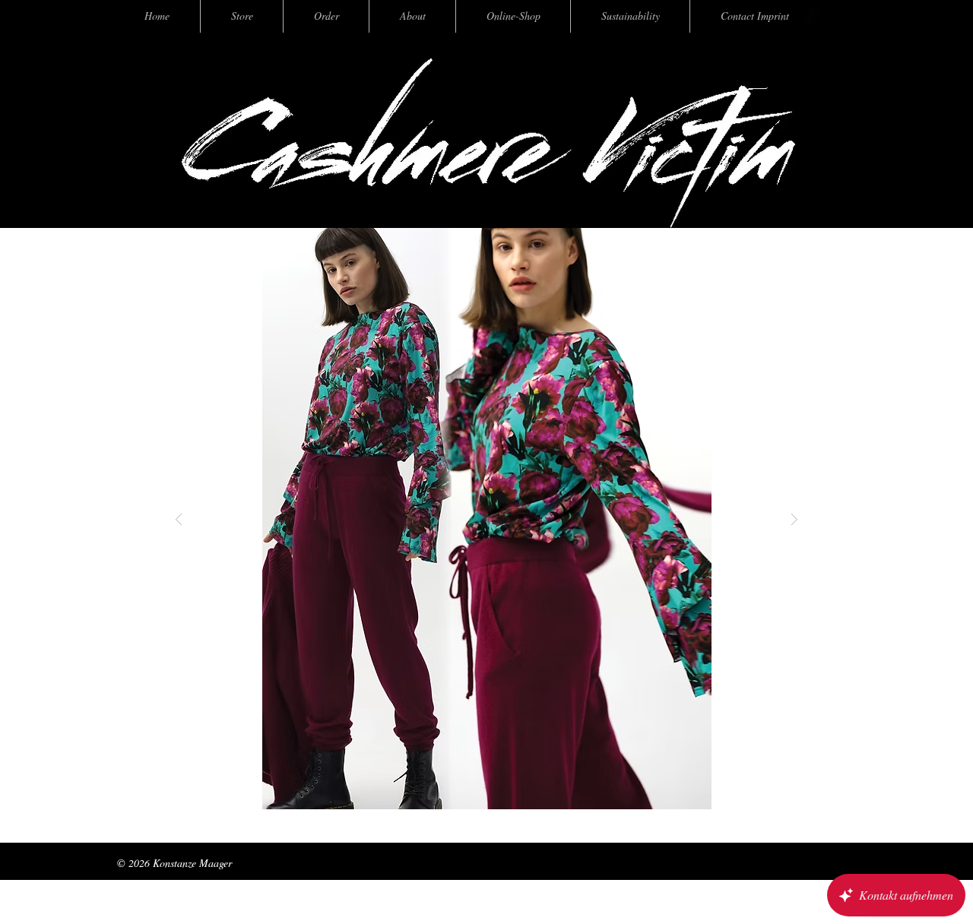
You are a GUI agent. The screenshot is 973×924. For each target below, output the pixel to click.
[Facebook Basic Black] (810, 16)
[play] (765, 240)
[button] (456, 518)
